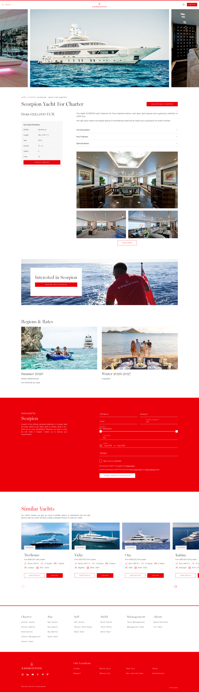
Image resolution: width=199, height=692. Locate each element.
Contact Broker (42, 162)
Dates (105, 443)
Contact (192, 4)
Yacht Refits (106, 627)
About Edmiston (161, 622)
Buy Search (53, 627)
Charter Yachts (28, 622)
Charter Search (28, 627)
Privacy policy (173, 687)
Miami (155, 668)
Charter (32, 97)
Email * (102, 421)
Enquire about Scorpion (162, 104)
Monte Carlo (105, 668)
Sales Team (53, 637)
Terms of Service (150, 469)
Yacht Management (136, 622)
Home (23, 97)
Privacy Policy (137, 469)
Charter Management (31, 637)
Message (103, 453)
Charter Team (27, 641)
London (76, 668)
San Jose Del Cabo (134, 673)
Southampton (159, 673)
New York (130, 668)
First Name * (104, 414)
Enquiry (54, 575)
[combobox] (142, 421)
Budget (102, 426)
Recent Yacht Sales (83, 627)
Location (107, 435)
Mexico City (105, 673)
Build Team (106, 632)
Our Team (158, 627)
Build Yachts (106, 622)
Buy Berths (53, 632)
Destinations (27, 632)
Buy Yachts (53, 622)
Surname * (144, 414)
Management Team (135, 627)
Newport (77, 673)
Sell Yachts (79, 622)
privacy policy (130, 466)
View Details (34, 575)
